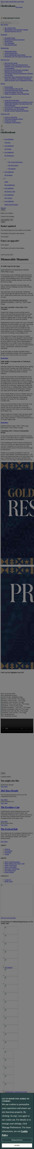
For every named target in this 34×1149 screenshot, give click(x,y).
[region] (17, 1121)
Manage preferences (17, 1140)
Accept (17, 1145)
